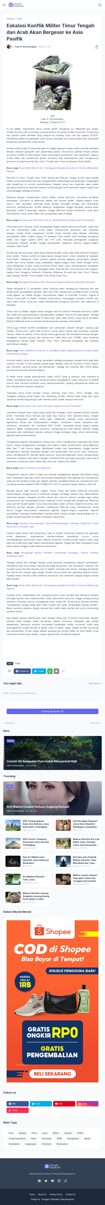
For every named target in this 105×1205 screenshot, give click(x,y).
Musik (87, 1138)
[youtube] (52, 1180)
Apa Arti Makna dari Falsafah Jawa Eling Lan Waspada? (36, 860)
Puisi (11, 1133)
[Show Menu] (4, 4)
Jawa (44, 1133)
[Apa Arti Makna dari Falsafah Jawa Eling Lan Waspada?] (13, 861)
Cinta (34, 1133)
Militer (56, 1133)
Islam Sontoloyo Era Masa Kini (35, 468)
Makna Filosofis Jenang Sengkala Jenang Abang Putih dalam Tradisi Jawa (36, 896)
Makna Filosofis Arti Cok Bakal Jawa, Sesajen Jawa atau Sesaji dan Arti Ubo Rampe (86, 842)
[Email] (56, 671)
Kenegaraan (73, 1138)
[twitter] (45, 1180)
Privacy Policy (56, 1194)
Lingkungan (30, 1144)
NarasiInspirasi (67, 1199)
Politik (19, 19)
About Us (42, 1194)
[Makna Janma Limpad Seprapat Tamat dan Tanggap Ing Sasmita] (63, 879)
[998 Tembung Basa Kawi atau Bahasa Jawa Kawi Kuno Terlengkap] (13, 825)
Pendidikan (14, 1144)
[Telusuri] (99, 4)
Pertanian (46, 1144)
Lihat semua (94, 683)
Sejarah (68, 1133)
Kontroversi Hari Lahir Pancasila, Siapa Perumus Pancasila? (50, 406)
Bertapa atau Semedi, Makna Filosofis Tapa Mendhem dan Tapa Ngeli (85, 860)
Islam (33, 1138)
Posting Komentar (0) (52, 711)
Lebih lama (95, 723)
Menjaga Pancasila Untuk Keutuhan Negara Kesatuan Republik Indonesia (57, 282)
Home (32, 1194)
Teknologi (46, 1138)
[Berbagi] (96, 46)
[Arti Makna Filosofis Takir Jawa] (13, 879)
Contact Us (70, 1194)
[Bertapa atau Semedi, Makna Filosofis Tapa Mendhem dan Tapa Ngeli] (63, 861)
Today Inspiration (17, 1138)
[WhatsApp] (50, 671)
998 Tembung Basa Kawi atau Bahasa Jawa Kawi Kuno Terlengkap (36, 824)
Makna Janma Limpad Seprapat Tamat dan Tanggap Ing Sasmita (85, 878)
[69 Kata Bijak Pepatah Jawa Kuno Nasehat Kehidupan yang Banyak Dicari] (63, 825)
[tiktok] (65, 1180)
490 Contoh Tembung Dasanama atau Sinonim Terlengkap (36, 842)
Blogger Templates (50, 1199)
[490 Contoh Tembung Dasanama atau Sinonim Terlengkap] (13, 843)
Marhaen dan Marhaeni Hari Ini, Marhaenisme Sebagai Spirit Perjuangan (56, 220)
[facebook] (39, 1180)
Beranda (10, 19)
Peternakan (62, 1144)
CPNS (59, 1138)
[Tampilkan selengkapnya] (63, 671)
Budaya (22, 1133)
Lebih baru (10, 723)
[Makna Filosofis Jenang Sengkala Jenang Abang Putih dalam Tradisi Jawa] (13, 897)
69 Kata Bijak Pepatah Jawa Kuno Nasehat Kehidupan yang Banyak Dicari (86, 824)
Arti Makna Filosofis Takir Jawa (33, 878)
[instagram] (59, 1180)
